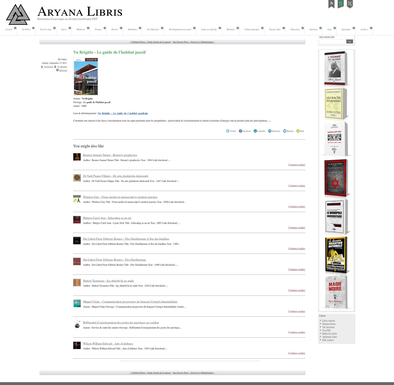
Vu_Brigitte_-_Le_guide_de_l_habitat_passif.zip (123, 113)
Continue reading (296, 164)
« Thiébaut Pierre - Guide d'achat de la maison (150, 41)
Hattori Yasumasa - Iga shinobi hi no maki (108, 281)
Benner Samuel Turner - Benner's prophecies (110, 155)
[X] (350, 8)
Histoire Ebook (329, 323)
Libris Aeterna (328, 320)
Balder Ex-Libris (329, 333)
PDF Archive (328, 339)
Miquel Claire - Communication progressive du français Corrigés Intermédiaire (130, 301)
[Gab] (340, 8)
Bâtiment (63, 70)
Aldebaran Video (329, 336)
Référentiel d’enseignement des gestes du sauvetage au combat (121, 322)
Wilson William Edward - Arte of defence (108, 343)
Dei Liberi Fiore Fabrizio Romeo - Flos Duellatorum (114, 259)
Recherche (326, 37)
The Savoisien (328, 326)
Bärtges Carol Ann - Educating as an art (107, 218)
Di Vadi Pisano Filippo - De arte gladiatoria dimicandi (115, 176)
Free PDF (326, 330)
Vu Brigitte (62, 66)
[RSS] (331, 8)
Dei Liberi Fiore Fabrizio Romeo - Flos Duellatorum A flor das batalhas (126, 239)
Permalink (48, 66)
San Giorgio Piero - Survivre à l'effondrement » (193, 41)
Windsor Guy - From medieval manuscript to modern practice (120, 197)
